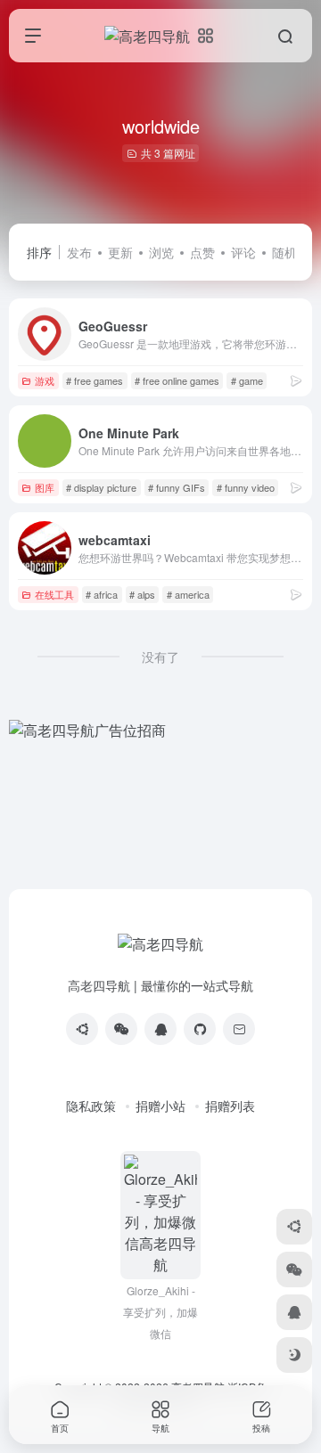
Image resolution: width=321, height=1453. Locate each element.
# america (188, 594)
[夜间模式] (294, 1355)
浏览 (161, 252)
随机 (284, 252)
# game (247, 380)
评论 (243, 252)
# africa (102, 594)
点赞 (202, 252)
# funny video (246, 487)
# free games (94, 380)
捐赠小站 (160, 1105)
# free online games (177, 380)
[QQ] (160, 1029)
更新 (120, 252)
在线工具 (54, 594)
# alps (142, 594)
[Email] (239, 1029)
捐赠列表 (230, 1105)
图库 (44, 487)
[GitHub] (200, 1029)
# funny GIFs (176, 487)
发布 (79, 252)
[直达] (296, 380)
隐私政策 (91, 1105)
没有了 (160, 656)
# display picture (101, 487)
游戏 (44, 380)
